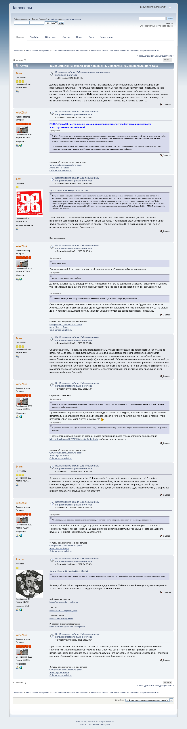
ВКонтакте (50, 37)
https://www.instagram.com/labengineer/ (67, 627)
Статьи (66, 37)
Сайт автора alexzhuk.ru (60, 170)
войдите (55, 19)
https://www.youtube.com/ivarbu (63, 602)
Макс (19, 73)
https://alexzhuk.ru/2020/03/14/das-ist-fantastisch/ (73, 439)
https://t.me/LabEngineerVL (61, 618)
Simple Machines (106, 722)
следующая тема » (165, 56)
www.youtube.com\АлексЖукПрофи (65, 165)
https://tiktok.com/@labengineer (63, 610)
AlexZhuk (21, 112)
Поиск (79, 37)
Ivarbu (20, 559)
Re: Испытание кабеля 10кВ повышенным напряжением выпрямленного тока (77, 113)
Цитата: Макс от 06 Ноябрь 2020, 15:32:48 (69, 190)
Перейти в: (120, 700)
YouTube (34, 37)
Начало (20, 37)
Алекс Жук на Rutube (59, 168)
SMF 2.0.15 (81, 722)
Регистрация (106, 37)
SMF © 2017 (93, 722)
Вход (91, 37)
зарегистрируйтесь (72, 19)
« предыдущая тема (146, 56)
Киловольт (22, 7)
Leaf (18, 178)
